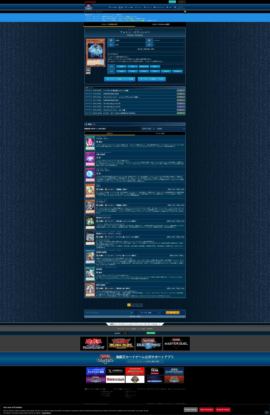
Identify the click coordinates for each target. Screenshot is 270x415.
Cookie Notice (46, 413)
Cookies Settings (181, 403)
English (121, 71)
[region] (135, 409)
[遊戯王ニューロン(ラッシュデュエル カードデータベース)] (174, 379)
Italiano (155, 71)
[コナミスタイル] (154, 379)
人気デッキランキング (131, 392)
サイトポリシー (169, 403)
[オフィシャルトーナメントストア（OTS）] (135, 379)
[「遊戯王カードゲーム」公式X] (115, 371)
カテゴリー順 (106, 393)
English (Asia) (144, 66)
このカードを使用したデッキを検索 (134, 20)
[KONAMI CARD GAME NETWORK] (95, 379)
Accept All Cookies (223, 409)
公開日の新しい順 (107, 391)
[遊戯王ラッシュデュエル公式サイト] (121, 343)
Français (143, 71)
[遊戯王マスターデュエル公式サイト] (176, 343)
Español (166, 71)
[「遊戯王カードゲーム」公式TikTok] (154, 371)
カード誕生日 (106, 395)
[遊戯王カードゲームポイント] (174, 371)
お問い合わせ (150, 403)
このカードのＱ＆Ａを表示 (125, 18)
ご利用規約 (159, 403)
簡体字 (155, 66)
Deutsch (132, 71)
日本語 (121, 66)
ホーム (85, 11)
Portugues (177, 71)
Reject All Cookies (206, 409)
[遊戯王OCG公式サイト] (93, 343)
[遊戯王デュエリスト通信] (95, 371)
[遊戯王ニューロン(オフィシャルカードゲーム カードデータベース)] (88, 7)
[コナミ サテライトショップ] (115, 379)
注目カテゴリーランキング (131, 396)
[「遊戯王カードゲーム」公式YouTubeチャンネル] (135, 371)
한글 (132, 66)
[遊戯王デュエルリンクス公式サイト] (148, 343)
